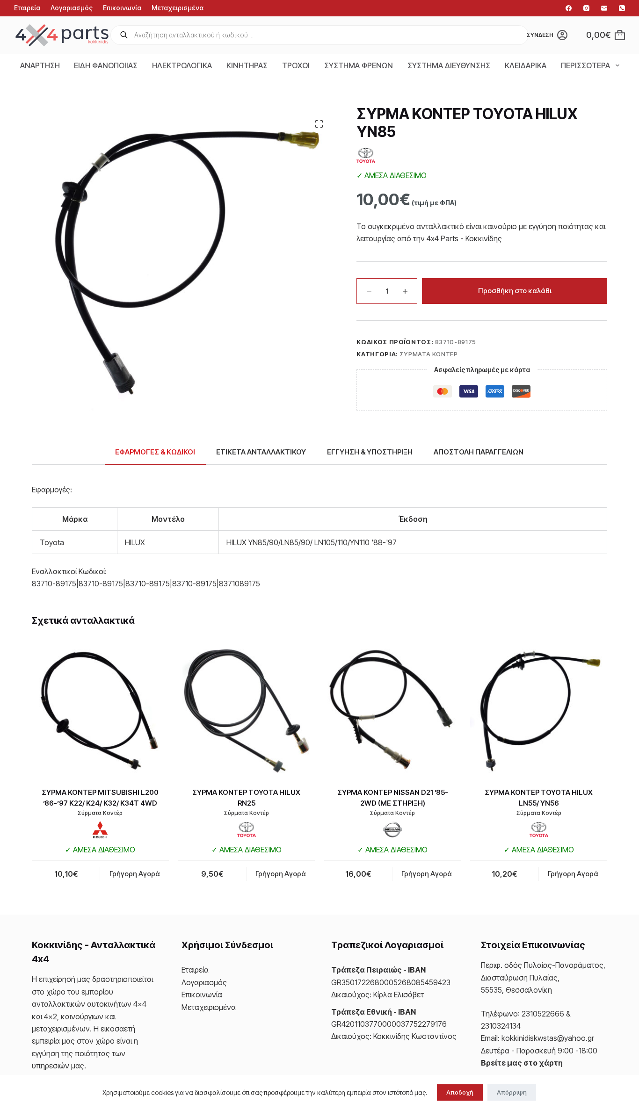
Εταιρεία (27, 8)
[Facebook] (569, 8)
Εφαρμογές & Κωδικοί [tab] (155, 451)
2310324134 (501, 1026)
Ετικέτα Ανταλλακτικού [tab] (261, 451)
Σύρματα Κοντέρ (429, 354)
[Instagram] (586, 8)
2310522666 (543, 1013)
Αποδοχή (459, 1092)
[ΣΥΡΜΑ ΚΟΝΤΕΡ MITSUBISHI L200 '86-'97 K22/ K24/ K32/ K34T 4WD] (100, 709)
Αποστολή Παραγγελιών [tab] (478, 451)
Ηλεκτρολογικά (182, 65)
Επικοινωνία (122, 8)
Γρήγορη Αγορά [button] (134, 873)
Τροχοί (296, 65)
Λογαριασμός (72, 8)
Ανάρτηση (40, 65)
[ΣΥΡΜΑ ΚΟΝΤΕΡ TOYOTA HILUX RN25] (246, 709)
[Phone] (622, 8)
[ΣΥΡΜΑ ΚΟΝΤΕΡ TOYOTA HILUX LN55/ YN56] (538, 709)
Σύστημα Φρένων (358, 65)
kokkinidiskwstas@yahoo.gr (547, 1038)
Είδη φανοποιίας (106, 65)
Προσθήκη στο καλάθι (515, 290)
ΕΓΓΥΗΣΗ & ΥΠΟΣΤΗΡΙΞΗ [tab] (370, 451)
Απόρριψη (512, 1092)
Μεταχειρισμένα (177, 8)
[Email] (604, 8)
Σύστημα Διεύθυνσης (448, 65)
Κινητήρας (247, 65)
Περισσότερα (585, 65)
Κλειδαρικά (525, 65)
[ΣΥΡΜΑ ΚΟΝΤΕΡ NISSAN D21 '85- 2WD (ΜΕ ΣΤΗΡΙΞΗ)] (392, 709)
